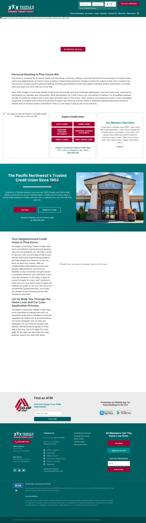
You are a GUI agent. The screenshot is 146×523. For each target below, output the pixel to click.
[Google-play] (24, 470)
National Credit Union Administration (79, 488)
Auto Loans (62, 124)
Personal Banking (77, 13)
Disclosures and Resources (53, 471)
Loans (96, 13)
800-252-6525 (59, 438)
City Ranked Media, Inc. (94, 520)
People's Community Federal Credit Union (73, 148)
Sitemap (67, 520)
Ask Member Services (73, 49)
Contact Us (112, 13)
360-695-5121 (73, 153)
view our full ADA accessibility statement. (83, 505)
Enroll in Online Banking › (88, 8)
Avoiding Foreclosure (51, 469)
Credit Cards (61, 140)
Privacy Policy (50, 520)
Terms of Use (59, 520)
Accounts (89, 13)
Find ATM (52, 419)
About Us (122, 13)
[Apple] (19, 470)
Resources (131, 13)
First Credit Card (84, 140)
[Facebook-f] (15, 470)
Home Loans (84, 124)
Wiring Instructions (50, 444)
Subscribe (118, 469)
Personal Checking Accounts (62, 132)
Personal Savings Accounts (84, 132)
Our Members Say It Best (120, 122)
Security (103, 13)
